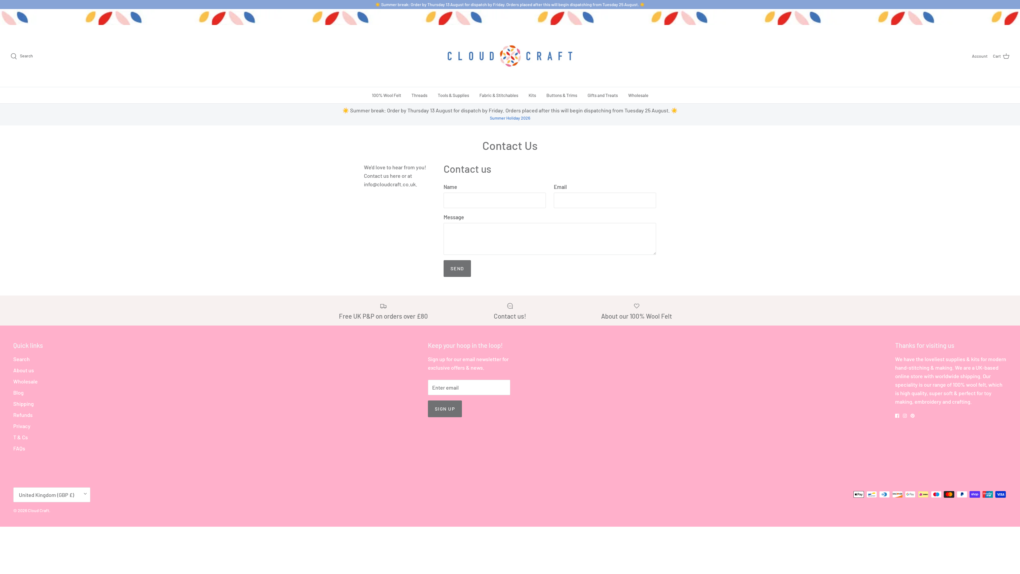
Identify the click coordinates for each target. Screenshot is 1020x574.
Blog (18, 392)
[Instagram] (905, 416)
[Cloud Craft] (510, 55)
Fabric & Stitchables (498, 95)
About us (23, 370)
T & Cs (20, 437)
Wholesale (638, 95)
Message (454, 217)
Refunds (23, 415)
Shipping (23, 403)
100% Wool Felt (386, 95)
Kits (532, 95)
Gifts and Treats (603, 95)
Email (560, 187)
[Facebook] (897, 416)
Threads (419, 95)
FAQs (19, 448)
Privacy (22, 426)
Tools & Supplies (453, 95)
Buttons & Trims (561, 95)
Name (450, 187)
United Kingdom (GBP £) (46, 495)
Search (21, 359)
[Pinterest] (913, 416)
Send (457, 268)
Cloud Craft (38, 510)
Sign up (445, 409)
